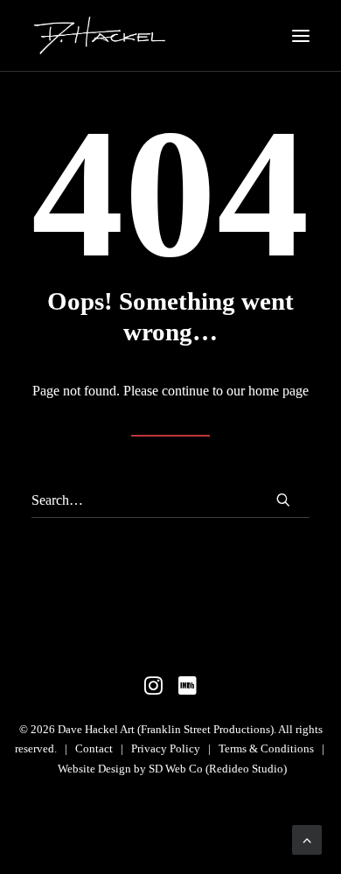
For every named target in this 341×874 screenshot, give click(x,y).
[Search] (170, 501)
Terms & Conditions (266, 748)
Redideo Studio (246, 768)
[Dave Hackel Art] (99, 35)
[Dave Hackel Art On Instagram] (153, 690)
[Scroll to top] (307, 838)
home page (278, 390)
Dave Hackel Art (96, 729)
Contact (95, 748)
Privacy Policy (165, 748)
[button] (301, 35)
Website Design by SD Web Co (130, 768)
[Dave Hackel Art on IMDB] (187, 690)
